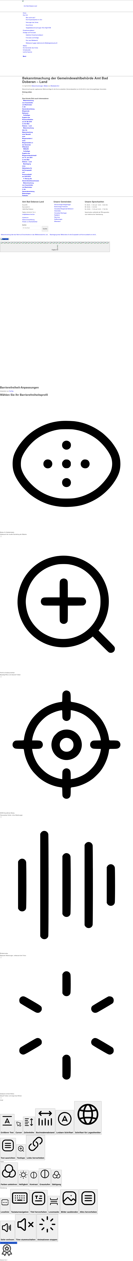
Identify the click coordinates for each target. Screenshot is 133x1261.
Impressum (25, 217)
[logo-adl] (36, 6)
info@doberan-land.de (28, 214)
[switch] (1, 536)
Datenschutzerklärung (28, 220)
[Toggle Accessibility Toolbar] (4, 239)
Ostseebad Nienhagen (60, 213)
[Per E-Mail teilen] (24, 94)
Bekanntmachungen (37, 86)
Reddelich (57, 215)
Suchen (24, 225)
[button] (7, 1124)
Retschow (57, 217)
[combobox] (55, 247)
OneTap (11, 391)
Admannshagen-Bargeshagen (62, 204)
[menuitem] (67, 13)
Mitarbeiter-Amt (55, 86)
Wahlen (46, 86)
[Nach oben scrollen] (0, 237)
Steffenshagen (58, 219)
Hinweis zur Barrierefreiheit (29, 222)
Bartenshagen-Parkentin (61, 207)
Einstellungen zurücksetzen (8, 1243)
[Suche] (23, 54)
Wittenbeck (57, 221)
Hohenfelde (57, 211)
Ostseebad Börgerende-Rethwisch (63, 209)
